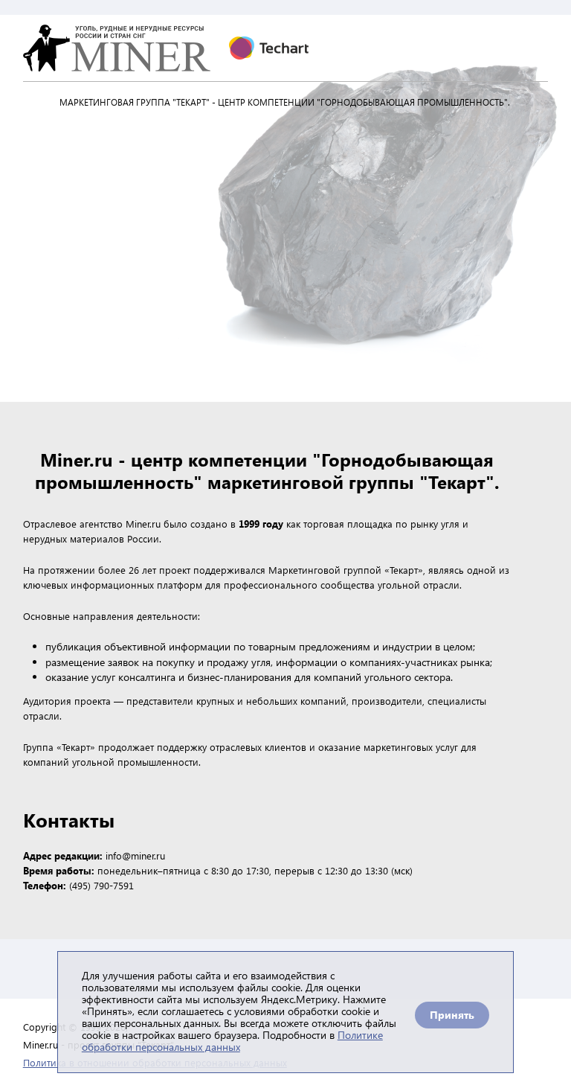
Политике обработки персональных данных (232, 1041)
